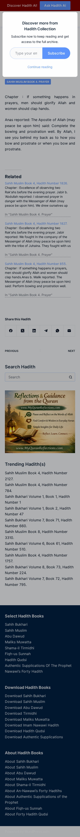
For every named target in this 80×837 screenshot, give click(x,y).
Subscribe (56, 53)
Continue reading (40, 67)
